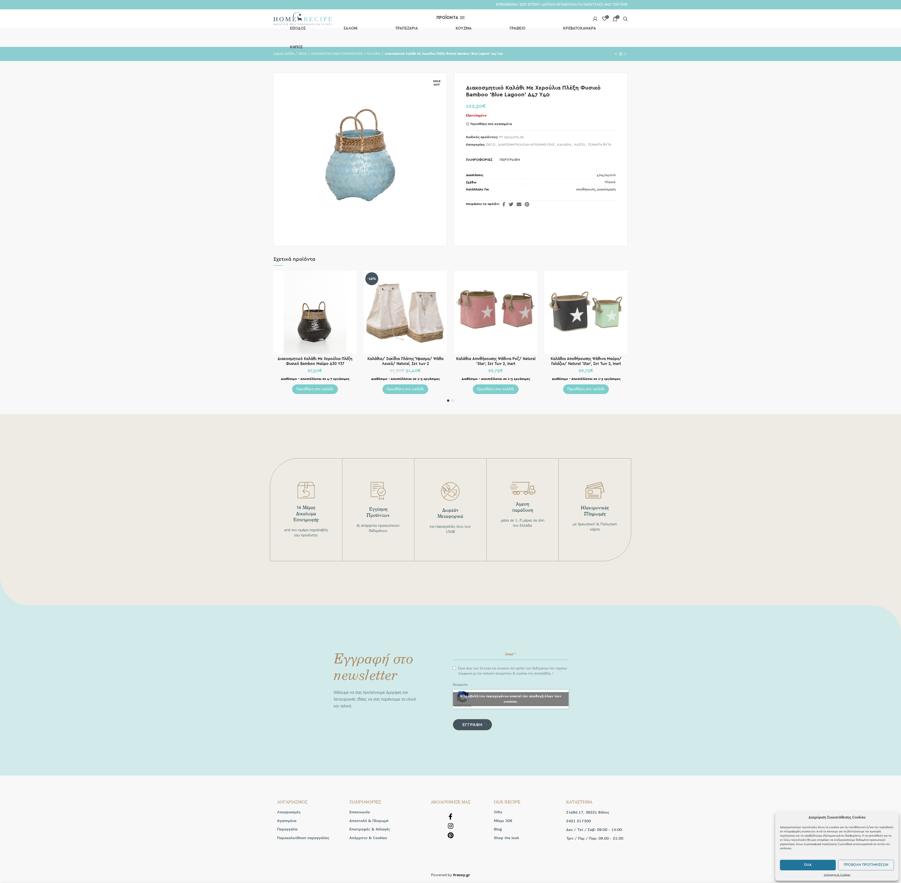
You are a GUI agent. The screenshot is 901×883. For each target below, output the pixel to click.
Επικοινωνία (359, 812)
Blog (498, 829)
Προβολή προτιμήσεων (866, 865)
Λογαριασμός (289, 812)
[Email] (519, 204)
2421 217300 (529, 4)
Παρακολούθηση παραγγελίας (303, 838)
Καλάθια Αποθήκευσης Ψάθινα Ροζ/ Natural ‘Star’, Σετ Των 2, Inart (495, 361)
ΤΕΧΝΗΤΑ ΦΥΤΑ (599, 144)
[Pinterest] (527, 204)
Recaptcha (460, 685)
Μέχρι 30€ (503, 821)
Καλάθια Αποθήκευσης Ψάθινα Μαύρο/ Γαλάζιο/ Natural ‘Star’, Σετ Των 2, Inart (586, 361)
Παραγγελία (287, 829)
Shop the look (506, 838)
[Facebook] (504, 204)
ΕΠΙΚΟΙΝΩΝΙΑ (506, 4)
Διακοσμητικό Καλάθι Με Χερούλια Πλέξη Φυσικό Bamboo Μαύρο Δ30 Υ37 (315, 361)
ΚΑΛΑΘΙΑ (564, 144)
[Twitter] (511, 204)
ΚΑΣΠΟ (579, 144)
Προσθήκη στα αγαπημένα (491, 124)
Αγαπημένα (286, 821)
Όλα (808, 865)
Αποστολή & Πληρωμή (369, 821)
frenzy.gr (461, 875)
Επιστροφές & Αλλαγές (369, 829)
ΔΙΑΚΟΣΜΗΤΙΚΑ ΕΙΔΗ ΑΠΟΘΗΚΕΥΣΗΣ (526, 144)
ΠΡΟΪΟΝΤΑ (447, 17)
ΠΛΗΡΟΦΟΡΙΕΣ (479, 160)
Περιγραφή (510, 160)
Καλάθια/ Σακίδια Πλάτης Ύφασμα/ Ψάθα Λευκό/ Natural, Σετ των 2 (405, 361)
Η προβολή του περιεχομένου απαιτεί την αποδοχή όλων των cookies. (510, 699)
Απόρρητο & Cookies (837, 874)
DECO (490, 144)
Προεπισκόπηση (353, 278)
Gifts (498, 812)
